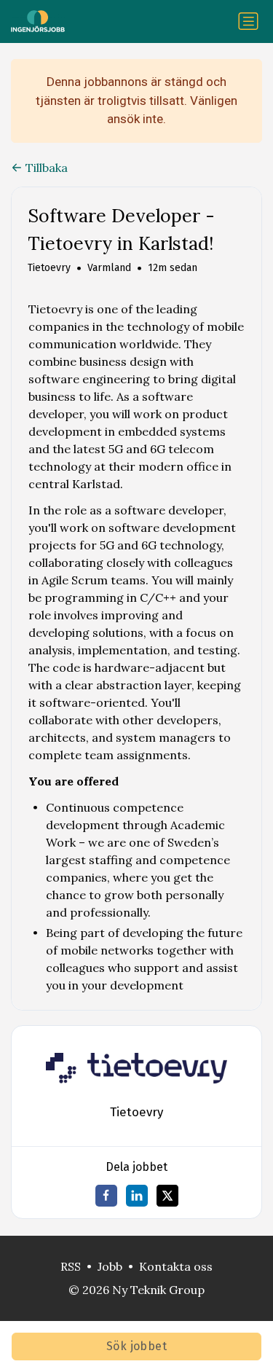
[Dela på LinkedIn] (137, 1196)
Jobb (110, 1266)
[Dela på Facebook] (106, 1196)
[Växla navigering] (248, 21)
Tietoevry (49, 268)
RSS (70, 1266)
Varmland (109, 268)
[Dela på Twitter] (167, 1196)
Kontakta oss (176, 1266)
